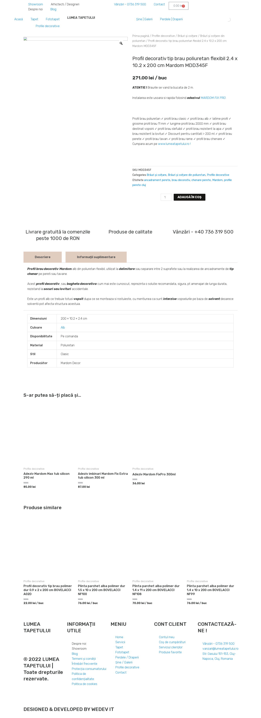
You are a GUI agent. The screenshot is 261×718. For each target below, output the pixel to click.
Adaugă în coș (190, 197)
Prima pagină (140, 36)
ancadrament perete (157, 180)
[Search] (225, 19)
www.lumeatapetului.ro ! (174, 144)
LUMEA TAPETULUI (81, 17)
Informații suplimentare (96, 257)
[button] (134, 208)
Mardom (217, 180)
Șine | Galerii (144, 19)
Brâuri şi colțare (187, 36)
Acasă (18, 19)
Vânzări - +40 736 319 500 (203, 232)
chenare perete (201, 180)
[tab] (43, 257)
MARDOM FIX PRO (213, 98)
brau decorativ (181, 180)
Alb (63, 327)
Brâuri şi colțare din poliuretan (186, 175)
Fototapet (53, 19)
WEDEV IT (102, 709)
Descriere (42, 257)
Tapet (34, 19)
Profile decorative (48, 26)
